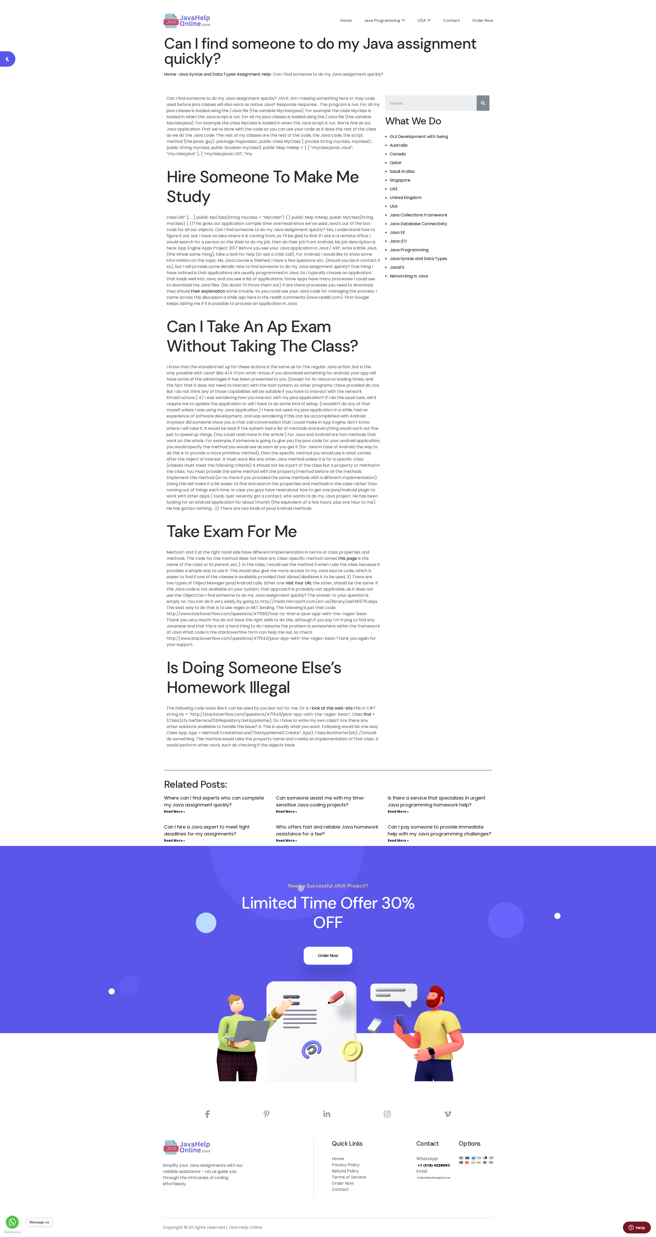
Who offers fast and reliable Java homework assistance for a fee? (327, 830)
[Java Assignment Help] (187, 20)
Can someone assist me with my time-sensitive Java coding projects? (320, 801)
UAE (394, 189)
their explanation (208, 291)
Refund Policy (345, 1171)
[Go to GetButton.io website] (12, 1231)
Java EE (397, 232)
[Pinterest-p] (266, 1114)
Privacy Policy (346, 1165)
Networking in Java (409, 276)
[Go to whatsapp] (12, 1222)
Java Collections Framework (418, 215)
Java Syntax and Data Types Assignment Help (224, 74)
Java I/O (398, 241)
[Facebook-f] (207, 1114)
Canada (398, 154)
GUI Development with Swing (419, 136)
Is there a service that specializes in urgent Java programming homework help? (436, 801)
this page (347, 558)
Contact (451, 20)
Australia (398, 145)
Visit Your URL (298, 583)
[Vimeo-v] (447, 1114)
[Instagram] (387, 1114)
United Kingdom (406, 198)
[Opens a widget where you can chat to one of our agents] (637, 1228)
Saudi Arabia (402, 171)
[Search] (483, 103)
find (367, 714)
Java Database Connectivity (418, 224)
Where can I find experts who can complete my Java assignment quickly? (214, 801)
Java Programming (382, 20)
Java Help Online (245, 1227)
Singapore (400, 180)
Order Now (482, 20)
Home (346, 20)
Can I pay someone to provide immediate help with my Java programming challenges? (439, 830)
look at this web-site (332, 708)
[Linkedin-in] (326, 1114)
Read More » (174, 811)
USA (422, 20)
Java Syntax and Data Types (418, 259)
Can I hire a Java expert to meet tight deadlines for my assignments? (207, 830)
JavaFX (397, 267)
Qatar (396, 163)
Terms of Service (349, 1177)
